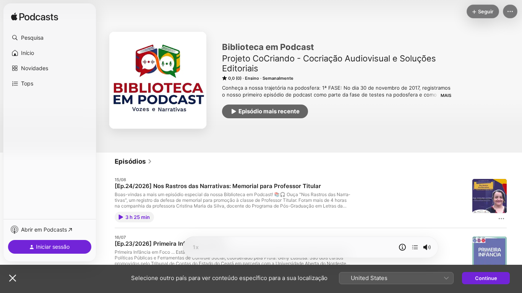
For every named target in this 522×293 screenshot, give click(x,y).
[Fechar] (12, 278)
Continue (486, 278)
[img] (34, 17)
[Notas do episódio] (402, 247)
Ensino (252, 78)
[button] (49, 37)
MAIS (446, 95)
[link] (133, 161)
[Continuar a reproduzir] (415, 247)
